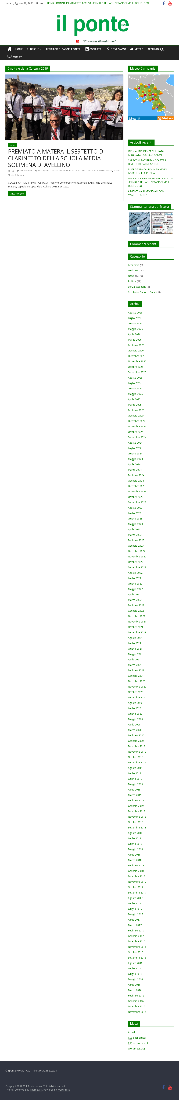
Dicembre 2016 (136, 941)
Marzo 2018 (135, 860)
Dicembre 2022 (136, 551)
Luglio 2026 (134, 318)
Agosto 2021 (135, 637)
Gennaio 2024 (136, 480)
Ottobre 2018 (135, 822)
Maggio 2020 (135, 719)
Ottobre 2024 (135, 431)
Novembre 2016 (137, 946)
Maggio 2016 (135, 979)
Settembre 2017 (137, 892)
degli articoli (137, 1037)
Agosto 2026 (135, 312)
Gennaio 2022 (136, 610)
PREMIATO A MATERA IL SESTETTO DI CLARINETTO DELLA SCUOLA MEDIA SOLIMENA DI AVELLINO (56, 158)
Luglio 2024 (134, 448)
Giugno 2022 (135, 583)
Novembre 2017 (137, 881)
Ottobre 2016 (135, 952)
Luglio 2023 (134, 513)
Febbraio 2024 (136, 475)
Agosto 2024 (135, 442)
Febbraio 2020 (136, 735)
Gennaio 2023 (136, 545)
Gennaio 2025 (136, 415)
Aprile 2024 (134, 464)
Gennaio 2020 (136, 740)
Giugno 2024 (135, 453)
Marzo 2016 (135, 990)
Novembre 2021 (137, 621)
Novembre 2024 (137, 426)
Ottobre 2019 (135, 757)
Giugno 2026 (135, 323)
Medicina (133, 270)
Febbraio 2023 (136, 540)
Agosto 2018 (135, 833)
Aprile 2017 (134, 919)
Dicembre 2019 (136, 746)
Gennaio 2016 (136, 1001)
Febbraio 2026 (136, 345)
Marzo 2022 (135, 599)
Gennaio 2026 (136, 350)
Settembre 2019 (137, 762)
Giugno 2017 (135, 908)
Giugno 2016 (135, 974)
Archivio (153, 49)
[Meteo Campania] (151, 76)
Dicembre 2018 (136, 811)
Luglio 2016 (134, 968)
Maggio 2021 (135, 654)
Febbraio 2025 (136, 410)
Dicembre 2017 (136, 876)
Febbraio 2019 (136, 800)
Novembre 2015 (137, 1011)
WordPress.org (136, 1048)
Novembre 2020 (137, 686)
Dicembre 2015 (136, 1006)
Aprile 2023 (134, 529)
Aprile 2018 (134, 854)
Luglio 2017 (134, 903)
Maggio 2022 (135, 589)
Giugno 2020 (135, 713)
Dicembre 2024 (136, 421)
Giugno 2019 (135, 778)
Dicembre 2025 (136, 356)
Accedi (131, 1032)
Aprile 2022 (134, 594)
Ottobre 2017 (135, 887)
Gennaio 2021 (136, 675)
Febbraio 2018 (136, 865)
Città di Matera (85, 170)
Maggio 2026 (135, 328)
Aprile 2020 (134, 724)
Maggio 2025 (135, 394)
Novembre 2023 (137, 491)
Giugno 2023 (135, 518)
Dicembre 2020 (136, 681)
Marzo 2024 (135, 469)
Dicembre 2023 (136, 486)
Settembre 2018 (137, 827)
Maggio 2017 (135, 914)
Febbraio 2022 (136, 605)
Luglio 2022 (134, 578)
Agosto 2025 (135, 377)
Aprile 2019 (134, 789)
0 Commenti (26, 170)
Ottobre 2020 (135, 692)
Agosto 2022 (135, 572)
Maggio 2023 (135, 524)
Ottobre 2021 (135, 627)
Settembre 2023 (137, 502)
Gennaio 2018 (136, 871)
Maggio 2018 (135, 849)
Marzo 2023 (135, 534)
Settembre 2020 (137, 697)
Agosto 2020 (135, 702)
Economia (133, 265)
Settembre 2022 (137, 567)
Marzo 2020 (135, 730)
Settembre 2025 (137, 372)
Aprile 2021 (134, 659)
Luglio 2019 (134, 773)
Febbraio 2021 (136, 670)
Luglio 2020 (134, 708)
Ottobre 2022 (135, 562)
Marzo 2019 (135, 795)
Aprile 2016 (134, 984)
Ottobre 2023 (135, 497)
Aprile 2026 (134, 334)
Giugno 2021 (135, 648)
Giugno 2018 (135, 843)
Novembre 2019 (137, 751)
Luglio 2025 (134, 383)
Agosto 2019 (135, 768)
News (12, 145)
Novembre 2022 (137, 556)
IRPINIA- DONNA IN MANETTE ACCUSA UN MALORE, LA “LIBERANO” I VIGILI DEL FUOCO (97, 3)
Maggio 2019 (135, 784)
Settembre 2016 (137, 957)
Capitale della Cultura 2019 (63, 170)
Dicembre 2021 (136, 616)
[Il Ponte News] (89, 17)
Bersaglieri (43, 170)
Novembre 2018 (137, 816)
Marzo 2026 (135, 339)
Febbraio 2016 (136, 995)
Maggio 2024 (135, 459)
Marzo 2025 (135, 404)
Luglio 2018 (134, 838)
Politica (132, 281)
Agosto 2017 (135, 898)
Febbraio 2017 (136, 930)
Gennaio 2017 (136, 936)
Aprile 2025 (134, 399)
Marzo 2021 (135, 665)
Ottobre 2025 (135, 366)
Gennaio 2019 (136, 805)
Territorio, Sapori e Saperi (63, 49)
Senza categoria (137, 286)
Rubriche (33, 49)
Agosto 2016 (135, 963)
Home (19, 49)
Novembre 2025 (137, 361)
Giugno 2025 (135, 388)
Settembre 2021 (137, 632)
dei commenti (138, 1043)
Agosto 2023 (135, 507)
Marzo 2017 (135, 925)
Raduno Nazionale (103, 170)
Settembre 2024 (137, 437)
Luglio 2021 (134, 643)
